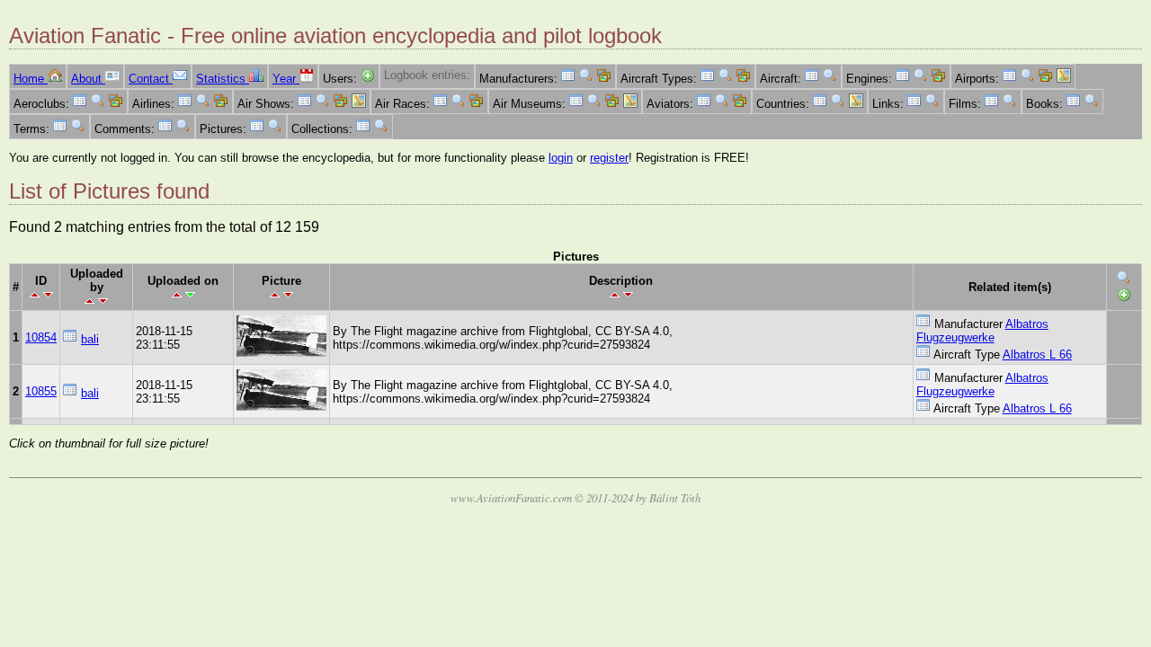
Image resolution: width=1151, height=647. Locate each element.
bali (90, 339)
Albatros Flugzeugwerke (982, 330)
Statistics (222, 78)
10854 (41, 337)
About (88, 78)
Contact (151, 78)
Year (285, 78)
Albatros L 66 (1037, 354)
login (561, 157)
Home (30, 78)
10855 (41, 391)
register (609, 157)
